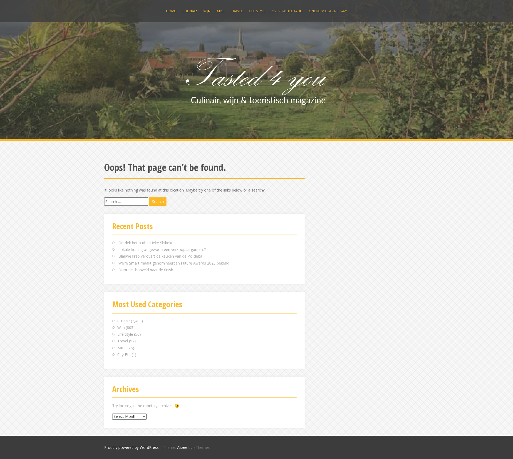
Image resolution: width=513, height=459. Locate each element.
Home (171, 11)
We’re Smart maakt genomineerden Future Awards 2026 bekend (173, 263)
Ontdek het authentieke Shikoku (145, 242)
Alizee (182, 447)
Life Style (257, 11)
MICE (221, 11)
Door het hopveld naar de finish (145, 269)
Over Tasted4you (287, 11)
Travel (237, 11)
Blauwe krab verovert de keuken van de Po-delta (160, 256)
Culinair (189, 11)
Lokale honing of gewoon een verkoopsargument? (162, 249)
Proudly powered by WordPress (131, 447)
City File (124, 354)
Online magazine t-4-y (328, 11)
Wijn (207, 11)
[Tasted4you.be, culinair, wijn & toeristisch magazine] (256, 79)
